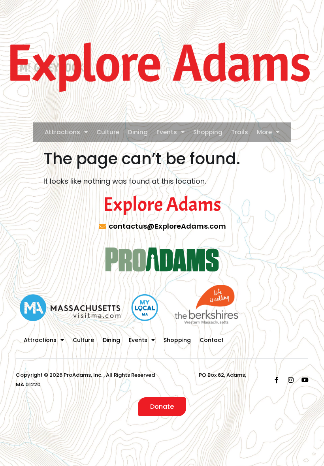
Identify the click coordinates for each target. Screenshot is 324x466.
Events (166, 132)
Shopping (207, 132)
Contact (212, 340)
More (264, 132)
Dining (138, 132)
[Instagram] (291, 380)
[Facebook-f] (276, 380)
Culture (107, 132)
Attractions (62, 132)
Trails (239, 132)
